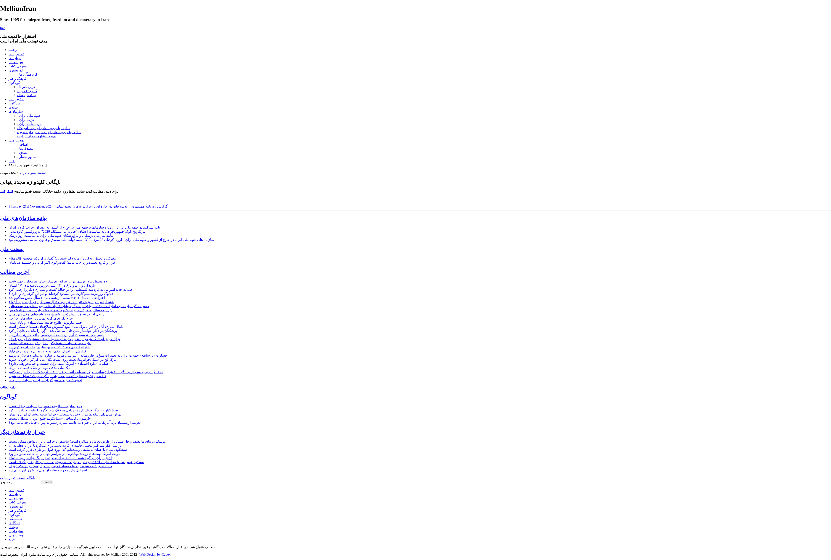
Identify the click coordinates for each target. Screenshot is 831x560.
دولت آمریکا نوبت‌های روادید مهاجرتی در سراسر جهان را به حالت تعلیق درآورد (64, 454)
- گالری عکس (27, 91)
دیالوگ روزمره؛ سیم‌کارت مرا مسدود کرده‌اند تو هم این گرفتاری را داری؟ (61, 293)
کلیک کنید (6, 191)
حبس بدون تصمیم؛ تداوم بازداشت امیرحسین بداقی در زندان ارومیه (56, 335)
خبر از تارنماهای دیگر (22, 432)
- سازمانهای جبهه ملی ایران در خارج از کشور (49, 132)
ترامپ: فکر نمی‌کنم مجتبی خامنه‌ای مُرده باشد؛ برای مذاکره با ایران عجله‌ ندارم (65, 445)
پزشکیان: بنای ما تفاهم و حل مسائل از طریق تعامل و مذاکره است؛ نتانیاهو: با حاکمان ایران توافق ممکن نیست (87, 441)
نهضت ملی (16, 140)
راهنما (13, 50)
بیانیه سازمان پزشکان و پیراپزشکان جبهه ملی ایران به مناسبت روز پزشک (61, 235)
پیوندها (13, 107)
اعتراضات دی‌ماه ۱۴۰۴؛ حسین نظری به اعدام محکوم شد (49, 347)
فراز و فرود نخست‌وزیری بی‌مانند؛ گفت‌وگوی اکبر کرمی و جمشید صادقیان (62, 262)
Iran (2, 28)
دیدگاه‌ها (14, 103)
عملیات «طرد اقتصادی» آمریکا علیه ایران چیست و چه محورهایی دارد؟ (59, 363)
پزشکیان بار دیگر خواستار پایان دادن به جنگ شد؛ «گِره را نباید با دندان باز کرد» (64, 331)
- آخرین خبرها (27, 87)
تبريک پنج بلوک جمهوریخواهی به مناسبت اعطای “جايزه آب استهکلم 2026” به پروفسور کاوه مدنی (77, 231)
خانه (12, 161)
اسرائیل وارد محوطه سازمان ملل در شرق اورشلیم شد (48, 470)
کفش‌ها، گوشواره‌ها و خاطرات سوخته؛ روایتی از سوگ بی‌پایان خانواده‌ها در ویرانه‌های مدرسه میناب (79, 306)
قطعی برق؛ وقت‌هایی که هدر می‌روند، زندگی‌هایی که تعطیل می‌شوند (57, 376)
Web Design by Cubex (155, 554)
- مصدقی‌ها (25, 148)
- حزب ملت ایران (29, 124)
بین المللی (16, 62)
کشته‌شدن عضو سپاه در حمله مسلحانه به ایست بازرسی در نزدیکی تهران (60, 466)
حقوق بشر (16, 99)
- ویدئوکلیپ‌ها (26, 95)
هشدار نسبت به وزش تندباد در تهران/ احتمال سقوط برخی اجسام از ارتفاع (61, 302)
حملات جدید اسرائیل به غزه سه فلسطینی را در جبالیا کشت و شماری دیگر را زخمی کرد (71, 289)
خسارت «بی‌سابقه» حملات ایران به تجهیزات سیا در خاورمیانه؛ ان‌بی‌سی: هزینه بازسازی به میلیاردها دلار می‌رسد (88, 355)
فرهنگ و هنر (17, 78)
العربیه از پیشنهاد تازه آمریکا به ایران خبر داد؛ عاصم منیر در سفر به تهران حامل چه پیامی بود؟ (75, 422)
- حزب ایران (26, 120)
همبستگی (15, 519)
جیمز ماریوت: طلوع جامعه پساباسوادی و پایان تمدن (45, 322)
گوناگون (14, 82)
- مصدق (23, 152)
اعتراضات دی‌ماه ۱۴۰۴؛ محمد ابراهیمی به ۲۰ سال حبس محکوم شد (57, 298)
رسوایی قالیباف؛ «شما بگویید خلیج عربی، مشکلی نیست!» (50, 343)
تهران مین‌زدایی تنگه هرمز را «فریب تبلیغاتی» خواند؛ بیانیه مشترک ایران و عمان (65, 339)
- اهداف (22, 144)
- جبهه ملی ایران (29, 115)
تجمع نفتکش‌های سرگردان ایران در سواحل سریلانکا (45, 380)
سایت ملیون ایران (33, 172)
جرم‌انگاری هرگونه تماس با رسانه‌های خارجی (41, 318)
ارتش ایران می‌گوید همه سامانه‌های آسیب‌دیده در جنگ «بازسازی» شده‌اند (60, 458)
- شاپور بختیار (26, 157)
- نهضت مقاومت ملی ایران (36, 136)
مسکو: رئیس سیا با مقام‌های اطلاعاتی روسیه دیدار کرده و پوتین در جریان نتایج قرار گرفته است (76, 462)
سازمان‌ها (16, 111)
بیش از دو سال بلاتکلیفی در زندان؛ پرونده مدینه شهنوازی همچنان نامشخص (61, 310)
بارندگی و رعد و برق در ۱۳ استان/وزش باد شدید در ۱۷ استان (52, 285)
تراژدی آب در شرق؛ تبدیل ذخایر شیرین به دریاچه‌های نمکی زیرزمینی (57, 314)
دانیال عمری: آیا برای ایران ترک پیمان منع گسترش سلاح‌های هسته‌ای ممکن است (66, 326)
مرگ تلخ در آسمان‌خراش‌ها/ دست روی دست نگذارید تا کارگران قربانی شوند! (63, 359)
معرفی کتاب (18, 66)
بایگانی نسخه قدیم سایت (17, 478)
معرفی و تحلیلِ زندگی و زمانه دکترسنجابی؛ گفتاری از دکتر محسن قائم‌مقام (63, 258)
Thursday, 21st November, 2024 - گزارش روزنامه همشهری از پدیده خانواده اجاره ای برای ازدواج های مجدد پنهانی (88, 206)
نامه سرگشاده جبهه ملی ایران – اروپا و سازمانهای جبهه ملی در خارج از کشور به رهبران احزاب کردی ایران (84, 227)
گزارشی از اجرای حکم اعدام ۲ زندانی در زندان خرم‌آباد (47, 351)
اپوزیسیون (16, 70)
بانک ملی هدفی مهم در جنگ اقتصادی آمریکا (40, 368)
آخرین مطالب (15, 272)
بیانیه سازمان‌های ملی (23, 218)
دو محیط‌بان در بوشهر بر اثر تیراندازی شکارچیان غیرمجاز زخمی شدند (58, 281)
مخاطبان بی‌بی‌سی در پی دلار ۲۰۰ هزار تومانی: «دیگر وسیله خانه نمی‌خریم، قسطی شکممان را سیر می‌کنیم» (86, 372)
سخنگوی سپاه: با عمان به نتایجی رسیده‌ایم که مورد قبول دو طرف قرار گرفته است (68, 449)
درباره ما (15, 58)
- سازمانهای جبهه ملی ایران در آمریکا (43, 128)
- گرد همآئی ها (27, 74)
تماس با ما (16, 54)
